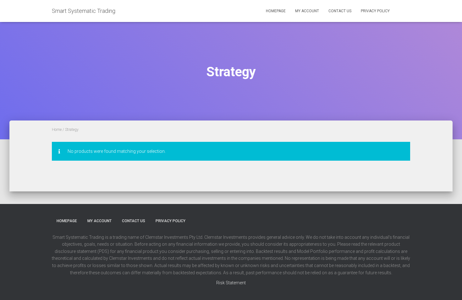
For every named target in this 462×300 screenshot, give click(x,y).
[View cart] (402, 10)
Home (57, 129)
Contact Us (339, 11)
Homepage (276, 11)
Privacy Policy (375, 11)
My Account (307, 11)
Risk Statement (231, 282)
